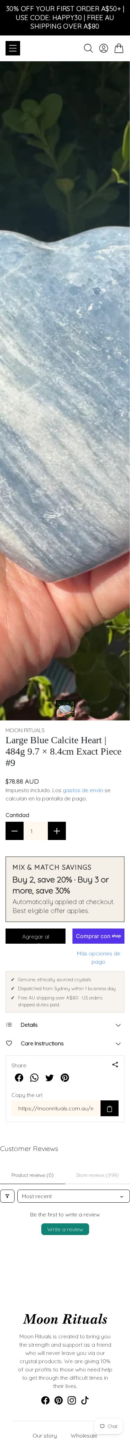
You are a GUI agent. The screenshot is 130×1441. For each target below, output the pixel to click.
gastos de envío (83, 790)
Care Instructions (42, 1043)
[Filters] (7, 1196)
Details (29, 1024)
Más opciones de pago (98, 957)
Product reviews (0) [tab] (32, 1175)
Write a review (65, 1229)
